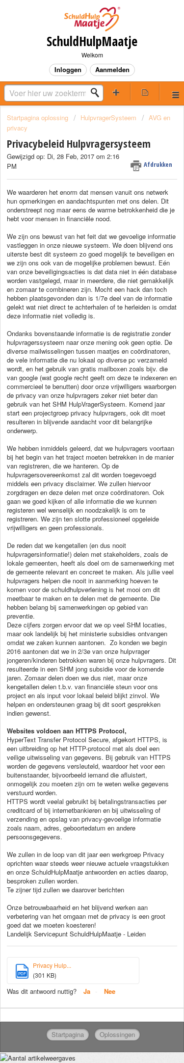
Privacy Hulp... (52, 965)
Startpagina (68, 1034)
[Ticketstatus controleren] (145, 92)
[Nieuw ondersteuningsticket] (116, 92)
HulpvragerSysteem (108, 117)
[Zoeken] (97, 93)
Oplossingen (117, 1034)
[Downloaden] (74, 536)
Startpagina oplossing (38, 117)
